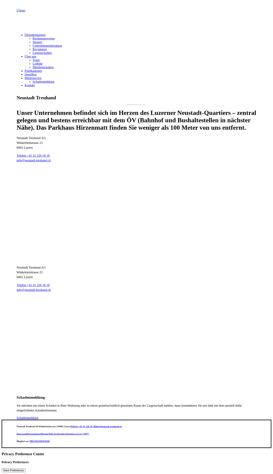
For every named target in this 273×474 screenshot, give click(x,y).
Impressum (22, 434)
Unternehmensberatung (47, 45)
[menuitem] (140, 44)
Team (36, 60)
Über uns (30, 56)
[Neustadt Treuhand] (136, 16)
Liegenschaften (42, 53)
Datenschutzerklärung (37, 434)
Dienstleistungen (35, 35)
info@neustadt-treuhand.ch (34, 290)
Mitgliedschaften (43, 67)
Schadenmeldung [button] (27, 417)
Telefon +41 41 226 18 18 (33, 155)
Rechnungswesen (44, 38)
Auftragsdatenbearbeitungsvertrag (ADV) (68, 434)
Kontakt (30, 85)
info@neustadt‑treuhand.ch (34, 160)
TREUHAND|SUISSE (39, 441)
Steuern (37, 42)
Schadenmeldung (43, 81)
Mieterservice (33, 78)
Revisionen (40, 49)
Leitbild (37, 63)
